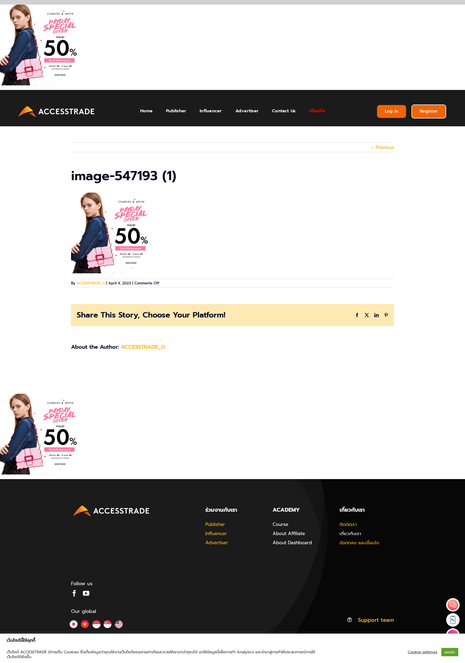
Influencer (216, 533)
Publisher (215, 524)
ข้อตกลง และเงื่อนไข (359, 542)
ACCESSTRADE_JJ (91, 283)
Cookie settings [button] (422, 652)
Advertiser (216, 542)
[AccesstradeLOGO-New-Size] (56, 106)
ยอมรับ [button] (450, 652)
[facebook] (74, 593)
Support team (376, 620)
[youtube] (86, 593)
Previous (385, 147)
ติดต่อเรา (348, 524)
